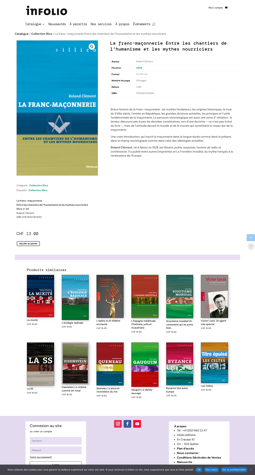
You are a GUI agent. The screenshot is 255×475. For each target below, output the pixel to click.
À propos (122, 24)
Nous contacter (188, 453)
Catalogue (33, 24)
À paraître (78, 24)
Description (117, 100)
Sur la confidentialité (234, 469)
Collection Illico (41, 34)
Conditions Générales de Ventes (199, 457)
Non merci (211, 469)
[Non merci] (250, 470)
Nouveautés (57, 24)
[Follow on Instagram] (118, 424)
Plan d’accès (185, 448)
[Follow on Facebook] (127, 424)
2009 (139, 67)
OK (199, 469)
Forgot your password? (41, 457)
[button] (92, 46)
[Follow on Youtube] (137, 424)
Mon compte (216, 7)
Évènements (141, 24)
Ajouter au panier (28, 243)
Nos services (101, 24)
